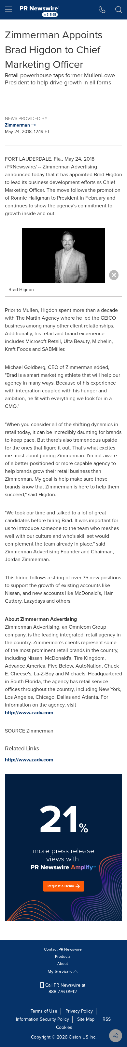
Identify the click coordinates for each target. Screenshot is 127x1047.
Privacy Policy (79, 1011)
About (62, 964)
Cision (75, 1037)
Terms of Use (44, 1011)
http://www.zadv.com (29, 712)
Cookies (64, 1027)
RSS (107, 1019)
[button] (63, 255)
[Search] (118, 9)
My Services (60, 971)
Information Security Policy (42, 1019)
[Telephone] (102, 9)
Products (63, 956)
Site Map (85, 1019)
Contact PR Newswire (63, 949)
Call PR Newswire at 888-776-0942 (64, 988)
